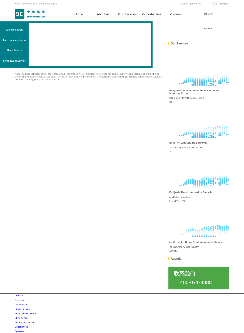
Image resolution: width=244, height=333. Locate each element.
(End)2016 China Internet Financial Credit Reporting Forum (193, 91)
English (224, 3)
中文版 (213, 3)
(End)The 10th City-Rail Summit (187, 142)
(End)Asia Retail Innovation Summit (190, 192)
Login (184, 3)
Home (78, 14)
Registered (195, 3)
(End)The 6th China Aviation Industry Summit (195, 242)
